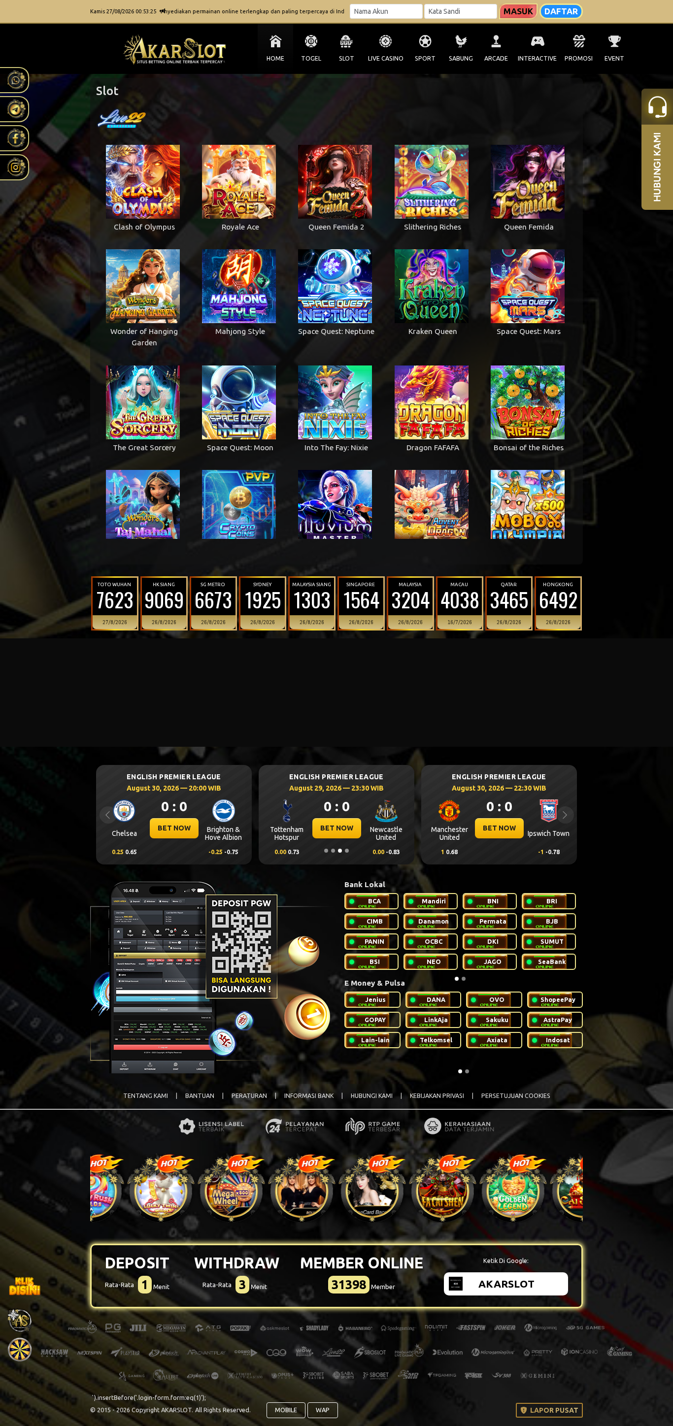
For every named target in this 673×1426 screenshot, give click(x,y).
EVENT (614, 58)
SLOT (346, 58)
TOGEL (311, 58)
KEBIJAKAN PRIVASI (437, 1096)
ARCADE (496, 58)
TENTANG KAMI (145, 1096)
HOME (275, 58)
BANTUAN (199, 1096)
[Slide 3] (340, 851)
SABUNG (461, 58)
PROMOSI (579, 58)
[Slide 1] (326, 851)
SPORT (425, 58)
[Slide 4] (347, 851)
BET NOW (174, 828)
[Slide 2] (333, 851)
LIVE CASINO (386, 58)
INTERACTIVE (537, 58)
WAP (323, 1409)
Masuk (518, 11)
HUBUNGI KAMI (372, 1096)
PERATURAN (249, 1096)
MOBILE (286, 1409)
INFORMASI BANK (309, 1096)
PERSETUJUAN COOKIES (515, 1096)
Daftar (561, 11)
